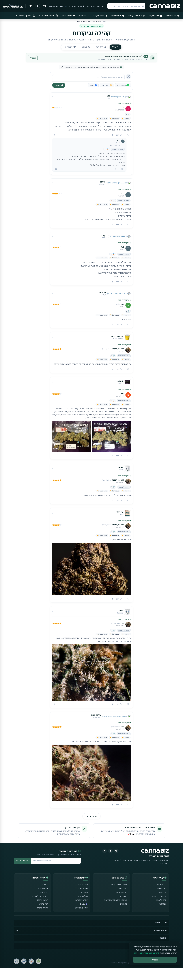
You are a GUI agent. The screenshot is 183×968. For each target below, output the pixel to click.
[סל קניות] (30, 6)
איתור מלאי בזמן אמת (118, 884)
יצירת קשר (44, 892)
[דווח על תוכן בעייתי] (54, 135)
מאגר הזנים (67, 15)
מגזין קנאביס (82, 907)
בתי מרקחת (154, 15)
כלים (99, 6)
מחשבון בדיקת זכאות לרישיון (115, 900)
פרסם (57, 85)
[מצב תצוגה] (37, 6)
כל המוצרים (171, 15)
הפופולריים (116, 15)
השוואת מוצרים (121, 892)
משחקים (52, 6)
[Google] (116, 851)
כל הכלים (123, 904)
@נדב (110, 145)
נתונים (71, 6)
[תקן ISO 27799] (16, 961)
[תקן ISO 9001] (31, 961)
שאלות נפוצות (82, 888)
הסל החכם (123, 888)
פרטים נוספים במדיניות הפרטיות (146, 953)
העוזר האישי (122, 896)
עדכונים (90, 6)
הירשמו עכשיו (22, 860)
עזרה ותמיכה (43, 888)
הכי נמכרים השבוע (159, 896)
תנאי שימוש (43, 904)
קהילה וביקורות (81, 900)
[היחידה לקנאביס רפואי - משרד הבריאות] (38, 961)
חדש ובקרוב (98, 15)
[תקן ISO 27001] (24, 961)
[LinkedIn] (104, 851)
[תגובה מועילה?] (121, 169)
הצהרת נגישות (42, 900)
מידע (80, 6)
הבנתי (33, 57)
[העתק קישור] (112, 135)
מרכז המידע (83, 884)
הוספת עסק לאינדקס (40, 896)
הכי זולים (83, 15)
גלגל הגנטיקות (82, 896)
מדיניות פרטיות (42, 907)
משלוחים (162, 904)
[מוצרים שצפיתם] (44, 6)
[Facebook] (110, 851)
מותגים (163, 938)
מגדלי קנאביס (161, 922)
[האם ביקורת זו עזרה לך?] (127, 135)
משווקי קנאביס (160, 930)
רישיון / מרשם (25, 15)
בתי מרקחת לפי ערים (157, 945)
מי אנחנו (45, 884)
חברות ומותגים (48, 15)
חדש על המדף (160, 900)
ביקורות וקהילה (135, 15)
